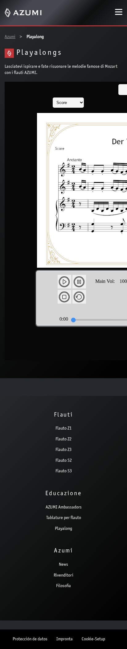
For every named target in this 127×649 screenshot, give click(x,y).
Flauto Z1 (63, 428)
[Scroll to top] (114, 635)
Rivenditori (63, 575)
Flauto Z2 (63, 439)
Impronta (64, 639)
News (63, 565)
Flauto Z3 (63, 450)
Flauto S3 (63, 471)
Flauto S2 (63, 461)
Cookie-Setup (93, 639)
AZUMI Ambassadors (64, 507)
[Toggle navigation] (118, 12)
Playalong (63, 529)
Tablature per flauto (63, 518)
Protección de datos (30, 639)
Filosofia (63, 586)
